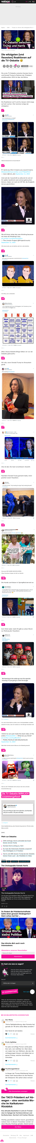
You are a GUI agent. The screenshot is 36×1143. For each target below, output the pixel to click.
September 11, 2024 (23, 174)
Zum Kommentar (10, 1038)
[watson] (5, 2)
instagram (6, 719)
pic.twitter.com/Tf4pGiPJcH (21, 172)
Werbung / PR (14, 1135)
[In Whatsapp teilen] (7, 66)
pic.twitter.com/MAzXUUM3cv (12, 238)
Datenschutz (12, 1138)
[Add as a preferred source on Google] (24, 66)
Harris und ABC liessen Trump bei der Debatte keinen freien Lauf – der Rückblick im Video (18, 855)
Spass (3, 27)
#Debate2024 (6, 172)
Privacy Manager (22, 1138)
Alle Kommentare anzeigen (18, 1091)
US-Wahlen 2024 (24, 861)
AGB (31, 1135)
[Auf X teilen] (4, 906)
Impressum (26, 1135)
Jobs (20, 1135)
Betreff (3, 979)
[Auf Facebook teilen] (4, 66)
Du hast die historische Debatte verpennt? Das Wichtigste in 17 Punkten (17, 850)
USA (8, 27)
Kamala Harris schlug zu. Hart (13, 846)
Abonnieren (18, 956)
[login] (2, 1141)
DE (26, 2)
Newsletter (6, 1135)
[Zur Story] (18, 1112)
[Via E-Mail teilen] (11, 66)
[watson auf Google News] (31, 66)
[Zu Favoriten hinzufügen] (18, 66)
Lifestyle (15, 861)
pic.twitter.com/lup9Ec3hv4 (11, 738)
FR (30, 2)
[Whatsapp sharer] (6, 906)
